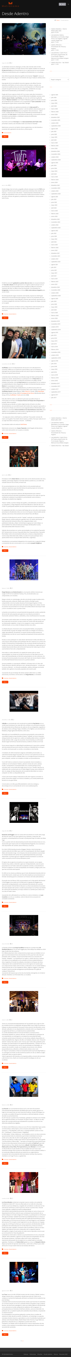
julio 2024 (53, 165)
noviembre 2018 (55, 352)
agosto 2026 (54, 95)
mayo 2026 (54, 103)
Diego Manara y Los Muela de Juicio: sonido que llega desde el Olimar (23, 584)
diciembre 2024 (55, 151)
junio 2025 (54, 134)
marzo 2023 (54, 211)
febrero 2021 (54, 281)
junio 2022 (54, 236)
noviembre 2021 (55, 256)
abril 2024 (54, 174)
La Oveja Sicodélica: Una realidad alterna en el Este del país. (22, 940)
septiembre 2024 (56, 160)
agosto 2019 (54, 332)
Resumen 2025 (63, 1354)
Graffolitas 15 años (15, 395)
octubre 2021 (54, 259)
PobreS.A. (27, 391)
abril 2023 (54, 208)
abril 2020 (54, 310)
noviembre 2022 (55, 222)
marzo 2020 (54, 312)
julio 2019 (53, 335)
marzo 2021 (54, 278)
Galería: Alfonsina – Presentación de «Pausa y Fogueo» (58, 46)
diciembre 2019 (55, 321)
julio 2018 (53, 363)
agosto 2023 (54, 196)
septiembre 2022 (56, 228)
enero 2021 (54, 284)
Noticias (26, 1354)
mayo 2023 (54, 205)
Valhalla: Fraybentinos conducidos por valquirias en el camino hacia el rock (23, 716)
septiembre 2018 (56, 358)
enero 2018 (54, 380)
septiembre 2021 (56, 261)
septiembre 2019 (56, 329)
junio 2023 (54, 202)
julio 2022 (53, 233)
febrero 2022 (54, 247)
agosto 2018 (54, 361)
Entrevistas (33, 1354)
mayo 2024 (54, 171)
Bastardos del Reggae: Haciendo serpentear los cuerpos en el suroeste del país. (23, 827)
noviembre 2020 (55, 290)
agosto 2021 (54, 264)
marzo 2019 (54, 346)
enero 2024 (54, 182)
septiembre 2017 (56, 392)
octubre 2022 (54, 225)
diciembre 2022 (55, 219)
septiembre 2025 (56, 126)
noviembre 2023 (55, 188)
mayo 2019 (54, 341)
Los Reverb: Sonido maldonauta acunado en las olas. (23, 1101)
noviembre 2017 (55, 386)
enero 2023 (54, 216)
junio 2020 (54, 304)
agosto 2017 (54, 395)
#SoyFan (39, 1354)
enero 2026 (54, 114)
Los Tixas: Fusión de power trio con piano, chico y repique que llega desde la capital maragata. (23, 1287)
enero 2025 (54, 148)
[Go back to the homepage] (10, 4)
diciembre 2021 (55, 253)
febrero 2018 (54, 378)
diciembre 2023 (55, 185)
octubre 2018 (54, 355)
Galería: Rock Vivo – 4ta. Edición (60, 62)
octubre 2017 (54, 389)
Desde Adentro (7, 132)
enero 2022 (54, 250)
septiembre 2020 (56, 295)
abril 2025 (54, 140)
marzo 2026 (54, 109)
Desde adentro (48, 1354)
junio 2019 (54, 338)
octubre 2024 (54, 157)
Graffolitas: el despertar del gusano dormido (22, 361)
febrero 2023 (54, 213)
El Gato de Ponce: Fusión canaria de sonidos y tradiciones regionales (22, 59)
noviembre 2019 (55, 324)
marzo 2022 (54, 245)
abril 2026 (54, 106)
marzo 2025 (54, 143)
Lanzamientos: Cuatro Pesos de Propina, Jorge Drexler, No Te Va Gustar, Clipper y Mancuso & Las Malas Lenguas (60, 55)
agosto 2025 (54, 128)
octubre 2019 (54, 327)
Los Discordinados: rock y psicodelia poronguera (23, 1196)
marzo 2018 (54, 375)
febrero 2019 (54, 349)
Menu (63, 4)
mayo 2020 (54, 307)
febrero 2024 (54, 179)
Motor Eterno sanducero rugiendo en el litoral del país (24, 471)
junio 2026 (54, 100)
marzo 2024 (54, 177)
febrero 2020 (54, 315)
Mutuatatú (41, 391)
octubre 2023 (54, 191)
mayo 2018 (54, 369)
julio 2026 (53, 97)
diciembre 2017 (55, 383)
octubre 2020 (54, 293)
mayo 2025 (54, 137)
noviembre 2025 (55, 120)
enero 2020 (54, 318)
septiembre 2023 (56, 194)
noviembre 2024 (55, 154)
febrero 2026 (54, 111)
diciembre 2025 (55, 117)
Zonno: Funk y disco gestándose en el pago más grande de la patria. (23, 1016)
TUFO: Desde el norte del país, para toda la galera (21, 181)
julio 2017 (53, 397)
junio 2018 (54, 366)
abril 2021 (54, 276)
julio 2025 (53, 131)
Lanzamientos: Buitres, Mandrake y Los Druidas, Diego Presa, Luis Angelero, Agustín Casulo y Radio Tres (60, 37)
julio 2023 (53, 199)
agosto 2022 (54, 230)
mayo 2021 (54, 273)
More (5, 136)
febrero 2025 (54, 145)
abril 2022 (54, 242)
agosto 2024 (54, 162)
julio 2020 (53, 301)
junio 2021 (54, 270)
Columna (6, 314)
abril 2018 (54, 372)
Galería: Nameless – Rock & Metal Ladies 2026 (59, 30)
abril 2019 (54, 344)
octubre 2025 (54, 123)
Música (56, 1354)
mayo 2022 (54, 239)
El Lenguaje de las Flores (27, 393)
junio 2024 (54, 168)
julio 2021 (53, 267)
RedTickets (24, 424)
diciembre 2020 (55, 287)
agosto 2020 (54, 298)
